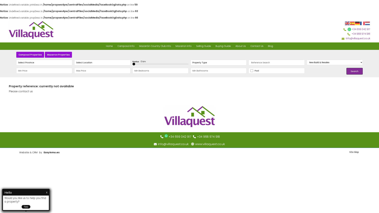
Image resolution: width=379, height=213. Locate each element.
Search (354, 71)
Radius (139, 61)
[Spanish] (352, 23)
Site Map (354, 152)
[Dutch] (367, 23)
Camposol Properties (30, 54)
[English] (347, 23)
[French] (362, 23)
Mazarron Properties (58, 54)
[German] (357, 23)
